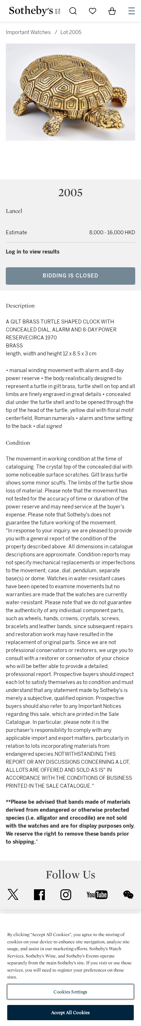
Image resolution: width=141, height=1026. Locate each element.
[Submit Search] (73, 11)
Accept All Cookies (70, 1012)
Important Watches (28, 32)
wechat (128, 895)
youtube (97, 894)
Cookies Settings (70, 992)
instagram (65, 894)
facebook (39, 894)
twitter (13, 894)
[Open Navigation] (131, 10)
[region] (70, 970)
